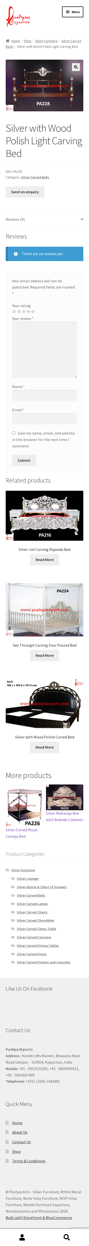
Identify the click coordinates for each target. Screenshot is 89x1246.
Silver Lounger (28, 878)
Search (66, 1237)
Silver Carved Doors (32, 954)
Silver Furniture (46, 41)
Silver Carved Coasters (34, 937)
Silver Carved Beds (35, 177)
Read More (45, 559)
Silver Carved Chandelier (35, 920)
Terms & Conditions (28, 1160)
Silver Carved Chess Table (36, 929)
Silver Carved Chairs (32, 912)
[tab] (45, 219)
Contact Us (21, 1141)
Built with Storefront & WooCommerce (39, 1217)
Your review (22, 318)
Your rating (21, 305)
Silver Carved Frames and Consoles (43, 962)
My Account (22, 1237)
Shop (27, 41)
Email (18, 409)
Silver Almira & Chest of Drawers (42, 887)
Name (18, 386)
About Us (19, 1132)
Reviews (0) (15, 219)
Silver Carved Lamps (32, 904)
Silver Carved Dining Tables (38, 945)
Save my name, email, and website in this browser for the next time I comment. (43, 439)
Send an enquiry (25, 191)
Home (15, 41)
